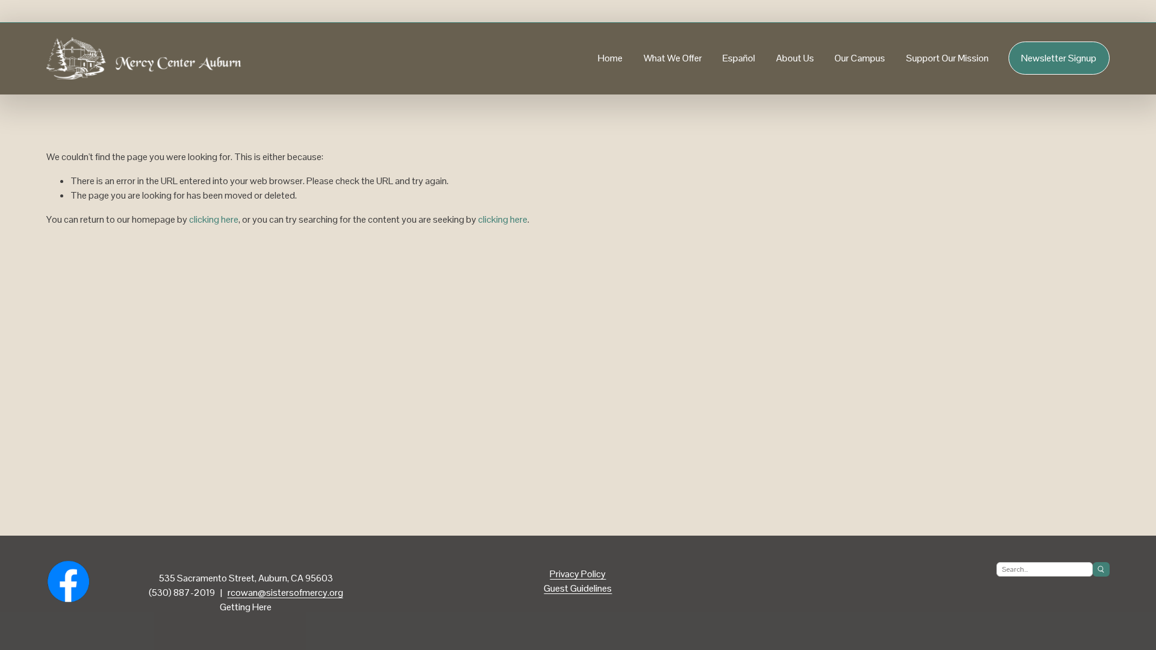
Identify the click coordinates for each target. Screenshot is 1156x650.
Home (610, 58)
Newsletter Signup (1058, 58)
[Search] (1101, 569)
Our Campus (859, 58)
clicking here (213, 219)
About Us (795, 58)
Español (738, 58)
